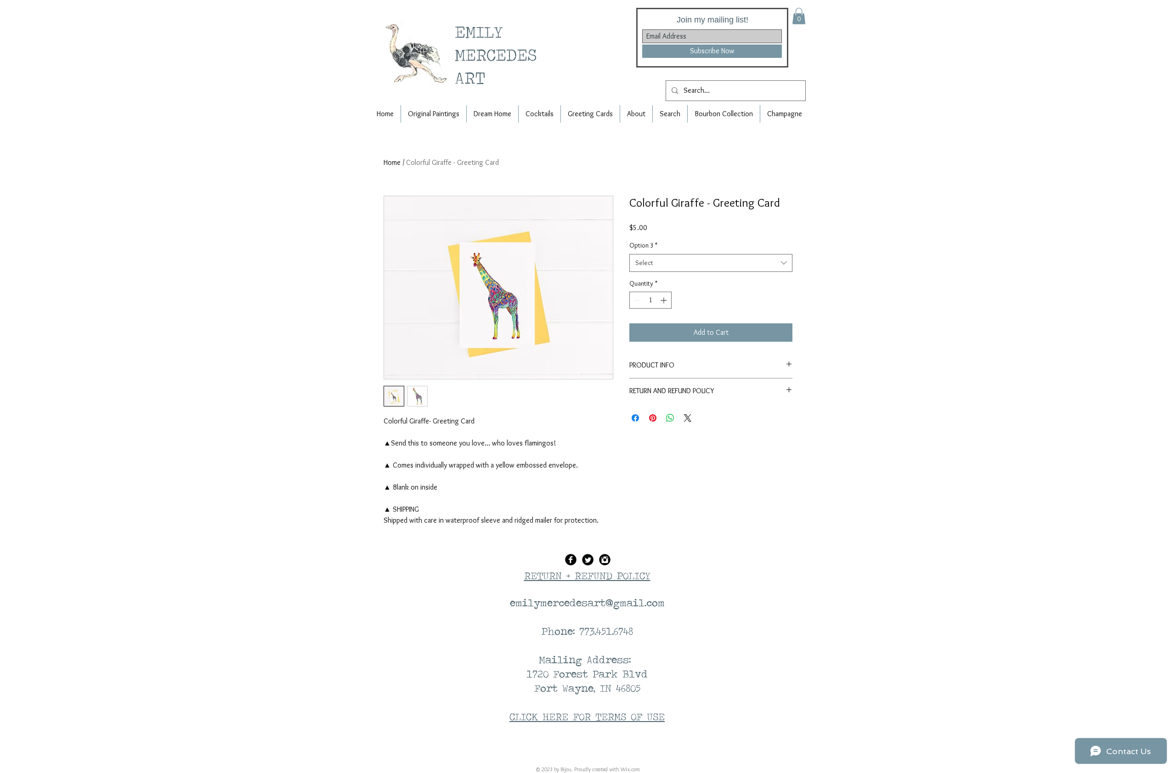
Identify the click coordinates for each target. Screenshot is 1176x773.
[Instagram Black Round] (605, 559)
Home (392, 162)
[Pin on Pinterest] (652, 417)
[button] (799, 16)
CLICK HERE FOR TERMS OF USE (587, 716)
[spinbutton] (650, 300)
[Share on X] (687, 417)
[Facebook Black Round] (571, 559)
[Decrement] (636, 300)
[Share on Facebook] (635, 417)
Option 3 (643, 245)
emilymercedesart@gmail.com (587, 602)
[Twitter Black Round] (588, 559)
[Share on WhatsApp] (670, 417)
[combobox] (710, 263)
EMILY (483, 31)
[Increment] (664, 300)
